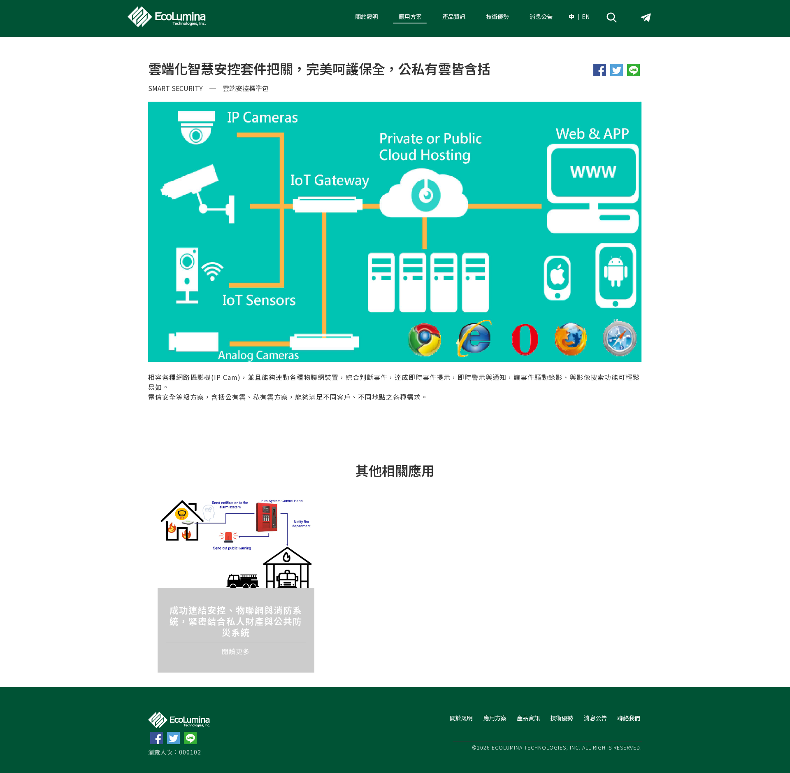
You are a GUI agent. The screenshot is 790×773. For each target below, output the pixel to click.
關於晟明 (366, 16)
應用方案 (410, 16)
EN (586, 16)
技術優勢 (497, 16)
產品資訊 (453, 16)
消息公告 (541, 16)
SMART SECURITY (175, 88)
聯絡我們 (628, 718)
